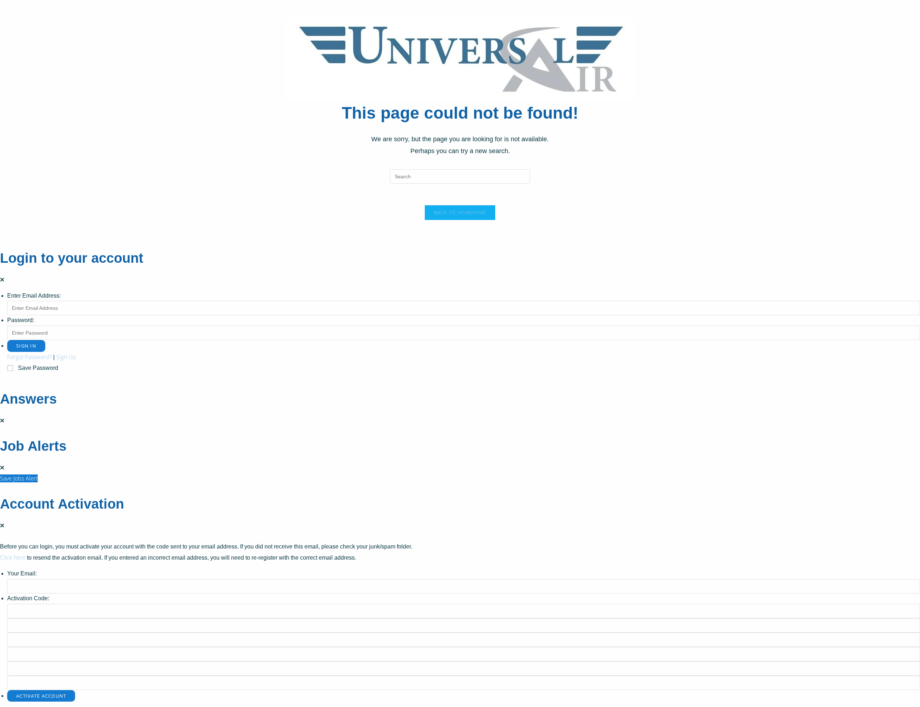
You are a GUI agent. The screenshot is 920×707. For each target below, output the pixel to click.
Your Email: (22, 573)
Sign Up (66, 357)
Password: (20, 320)
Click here (13, 557)
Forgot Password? (29, 357)
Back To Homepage (460, 212)
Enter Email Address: (34, 296)
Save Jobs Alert (19, 478)
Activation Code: (28, 598)
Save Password (38, 368)
